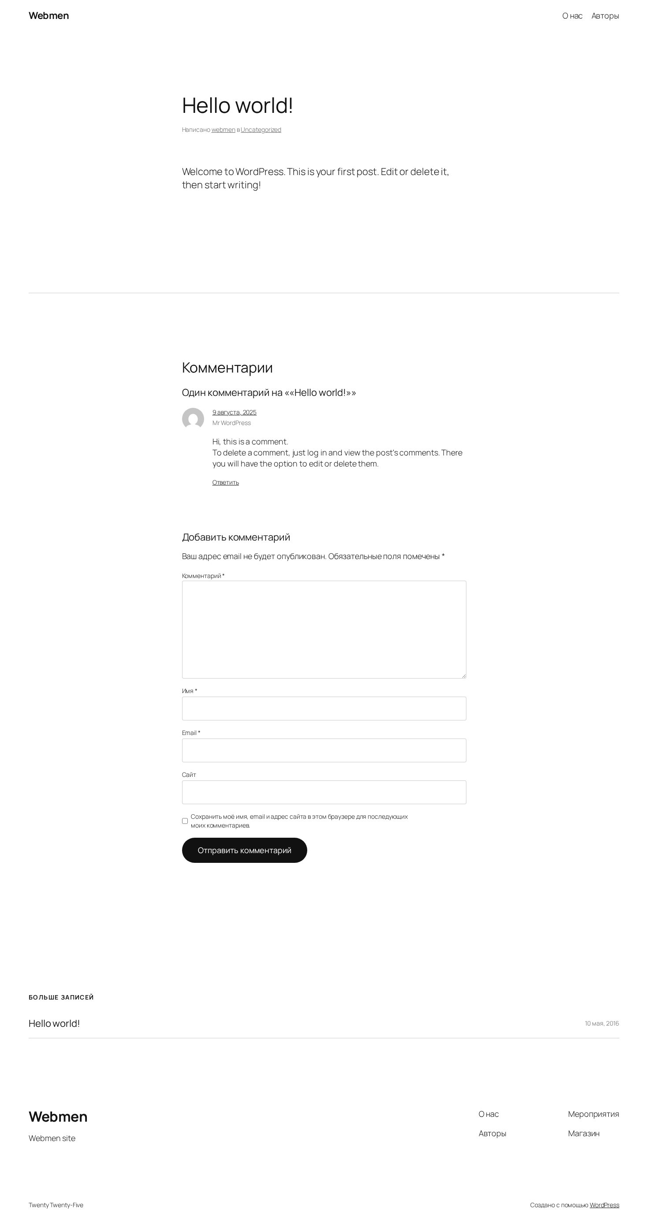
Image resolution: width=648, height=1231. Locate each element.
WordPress (604, 1205)
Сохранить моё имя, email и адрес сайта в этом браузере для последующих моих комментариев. (299, 820)
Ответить (225, 482)
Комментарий (203, 575)
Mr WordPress (231, 422)
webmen (223, 129)
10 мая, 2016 (602, 1023)
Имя (190, 690)
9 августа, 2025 (234, 412)
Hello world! (54, 1023)
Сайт (189, 774)
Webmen (49, 15)
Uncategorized (261, 129)
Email (191, 732)
